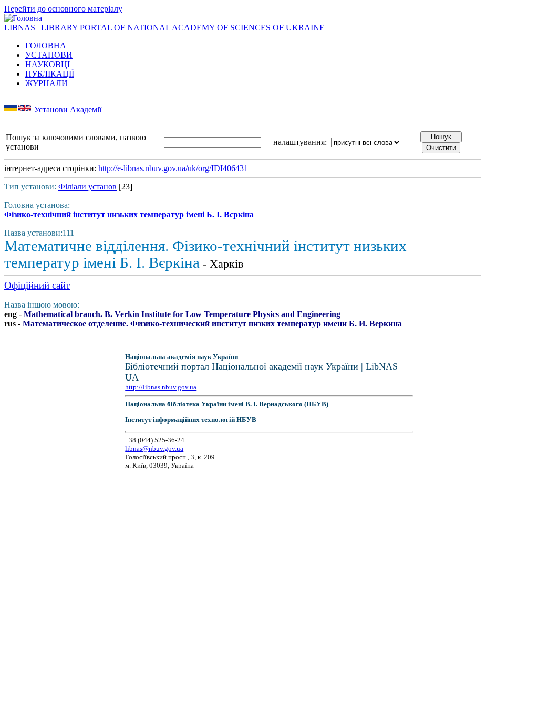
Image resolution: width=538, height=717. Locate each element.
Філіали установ (87, 186)
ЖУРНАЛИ (46, 83)
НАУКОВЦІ (47, 64)
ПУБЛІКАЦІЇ (49, 73)
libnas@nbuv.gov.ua (154, 448)
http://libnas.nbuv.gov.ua (160, 387)
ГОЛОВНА (45, 45)
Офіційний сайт (37, 285)
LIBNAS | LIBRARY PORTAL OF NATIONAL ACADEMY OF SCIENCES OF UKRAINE (164, 27)
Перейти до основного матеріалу (63, 8)
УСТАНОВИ (49, 54)
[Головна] (23, 18)
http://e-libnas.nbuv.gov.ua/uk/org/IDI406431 (173, 168)
